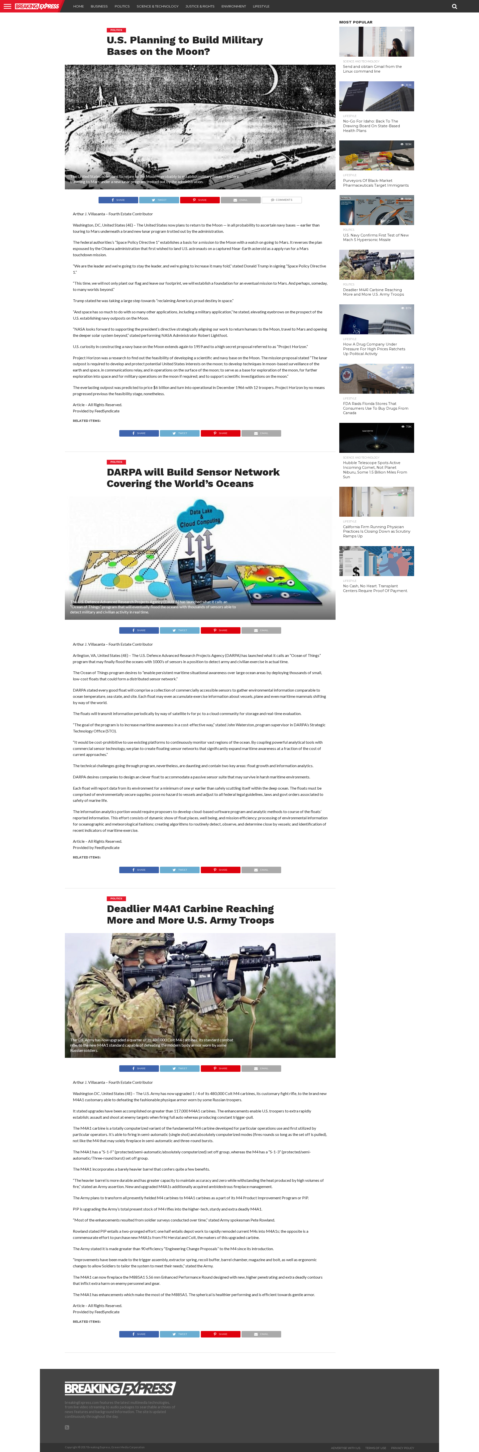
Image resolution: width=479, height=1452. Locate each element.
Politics (122, 6)
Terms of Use (375, 1448)
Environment (234, 6)
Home (78, 6)
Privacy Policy (402, 1448)
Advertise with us (345, 1448)
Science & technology (158, 6)
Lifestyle (261, 6)
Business (99, 6)
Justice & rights (200, 6)
